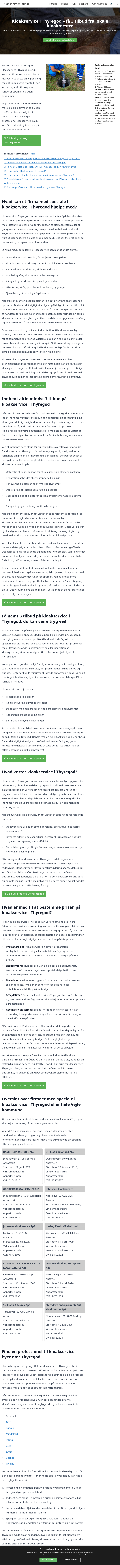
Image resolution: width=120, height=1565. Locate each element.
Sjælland (83, 3)
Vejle (8, 1445)
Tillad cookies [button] (48, 1560)
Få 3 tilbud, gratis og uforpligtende (60, 40)
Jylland (64, 3)
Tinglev (10, 1463)
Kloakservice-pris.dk (17, 4)
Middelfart (12, 1434)
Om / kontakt (99, 3)
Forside (53, 3)
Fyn (74, 3)
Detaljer (85, 1555)
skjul (33, 153)
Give (8, 1422)
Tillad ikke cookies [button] (70, 1560)
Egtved (10, 1428)
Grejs (9, 1451)
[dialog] (60, 1555)
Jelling (9, 1440)
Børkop (10, 1457)
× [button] (117, 1548)
